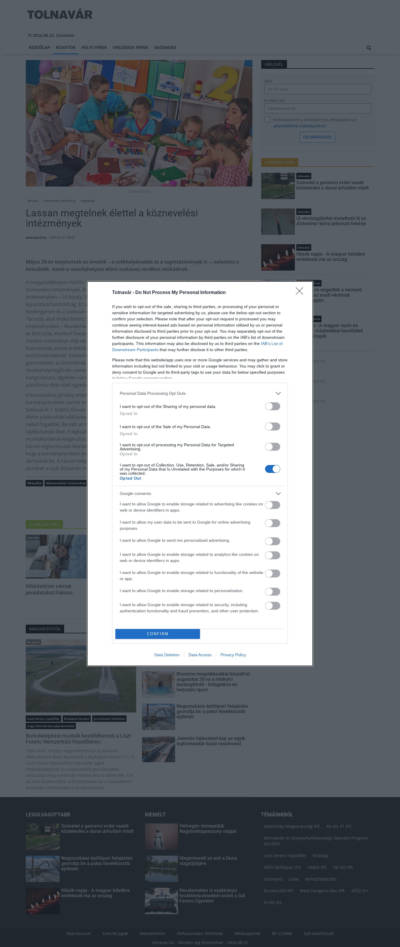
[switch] (272, 406)
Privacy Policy (233, 654)
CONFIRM (158, 634)
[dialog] (200, 473)
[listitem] (200, 393)
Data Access (200, 654)
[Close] (301, 292)
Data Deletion (167, 654)
